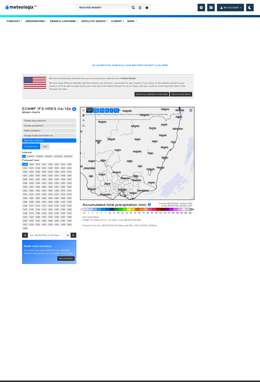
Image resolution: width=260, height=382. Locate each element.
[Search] (133, 7)
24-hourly (68, 156)
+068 (50, 190)
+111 (31, 205)
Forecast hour (30, 160)
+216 (25, 217)
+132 (25, 209)
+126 (63, 205)
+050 (38, 183)
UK (107, 110)
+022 (63, 168)
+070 (63, 190)
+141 (44, 209)
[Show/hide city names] (83, 125)
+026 (38, 172)
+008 (25, 164)
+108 (25, 205)
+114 (38, 205)
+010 (38, 164)
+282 (44, 221)
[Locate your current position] (83, 115)
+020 (50, 168)
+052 (50, 183)
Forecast (14, 21)
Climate (117, 21)
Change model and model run (38, 135)
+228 (38, 217)
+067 (44, 190)
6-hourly (48, 156)
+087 (69, 198)
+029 (56, 172)
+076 (50, 194)
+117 (44, 205)
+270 (31, 221)
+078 (63, 194)
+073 (31, 194)
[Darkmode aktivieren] (250, 7)
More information (66, 258)
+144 (50, 209)
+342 (56, 224)
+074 (38, 194)
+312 (25, 224)
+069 (56, 190)
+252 (63, 217)
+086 (63, 198)
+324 (38, 224)
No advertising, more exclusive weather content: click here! (130, 65)
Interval (27, 152)
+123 (56, 205)
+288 (50, 221)
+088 (25, 202)
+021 (56, 168)
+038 (63, 175)
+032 (25, 175)
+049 (31, 183)
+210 (69, 213)
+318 (31, 224)
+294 (56, 221)
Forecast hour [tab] (31, 146)
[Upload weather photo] (211, 7)
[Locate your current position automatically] (140, 7)
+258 (69, 217)
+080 (25, 198)
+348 (63, 224)
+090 (38, 202)
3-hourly (39, 156)
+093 (44, 202)
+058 (38, 187)
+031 (69, 172)
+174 (31, 213)
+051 (44, 183)
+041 (31, 179)
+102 (63, 202)
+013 (56, 164)
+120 (50, 205)
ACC (116, 110)
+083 (44, 198)
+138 (38, 209)
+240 (50, 217)
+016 (25, 168)
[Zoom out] (83, 120)
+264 (25, 221)
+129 (69, 205)
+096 (50, 202)
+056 (25, 187)
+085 (56, 198)
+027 (44, 172)
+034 (38, 175)
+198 (56, 213)
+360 (25, 228)
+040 (25, 179)
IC (111, 110)
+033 (31, 175)
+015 (69, 164)
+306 (69, 221)
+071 (69, 190)
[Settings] (201, 7)
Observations (35, 21)
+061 (56, 187)
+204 (63, 213)
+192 (50, 213)
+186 (44, 213)
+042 (38, 179)
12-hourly (58, 156)
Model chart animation (38, 246)
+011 (44, 164)
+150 (56, 209)
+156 (63, 209)
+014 (63, 164)
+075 (44, 194)
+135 (31, 209)
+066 (38, 190)
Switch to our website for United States (152, 94)
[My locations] (147, 7)
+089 (31, 202)
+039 (69, 175)
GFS (102, 110)
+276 (38, 221)
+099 (56, 202)
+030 (63, 172)
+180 (38, 213)
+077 (56, 194)
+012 (50, 164)
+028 (50, 172)
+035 (44, 175)
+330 (44, 224)
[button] (191, 110)
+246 (56, 217)
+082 (38, 198)
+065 (31, 190)
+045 (56, 179)
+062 (63, 187)
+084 (50, 198)
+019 (44, 168)
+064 (25, 190)
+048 (25, 183)
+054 (63, 183)
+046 (63, 179)
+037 (56, 175)
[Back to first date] (83, 110)
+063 (69, 187)
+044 (50, 179)
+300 (63, 221)
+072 (25, 194)
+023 (69, 168)
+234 (44, 217)
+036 (50, 175)
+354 (69, 224)
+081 (31, 198)
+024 (25, 172)
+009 (31, 164)
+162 (69, 209)
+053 (56, 183)
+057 (31, 187)
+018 (38, 168)
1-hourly (30, 156)
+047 (69, 179)
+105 (69, 202)
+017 (31, 168)
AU (35, 6)
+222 (31, 217)
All (24, 156)
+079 (69, 194)
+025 (31, 172)
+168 (25, 213)
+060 (50, 187)
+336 (50, 224)
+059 (44, 187)
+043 (44, 179)
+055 (69, 183)
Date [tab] (45, 146)
